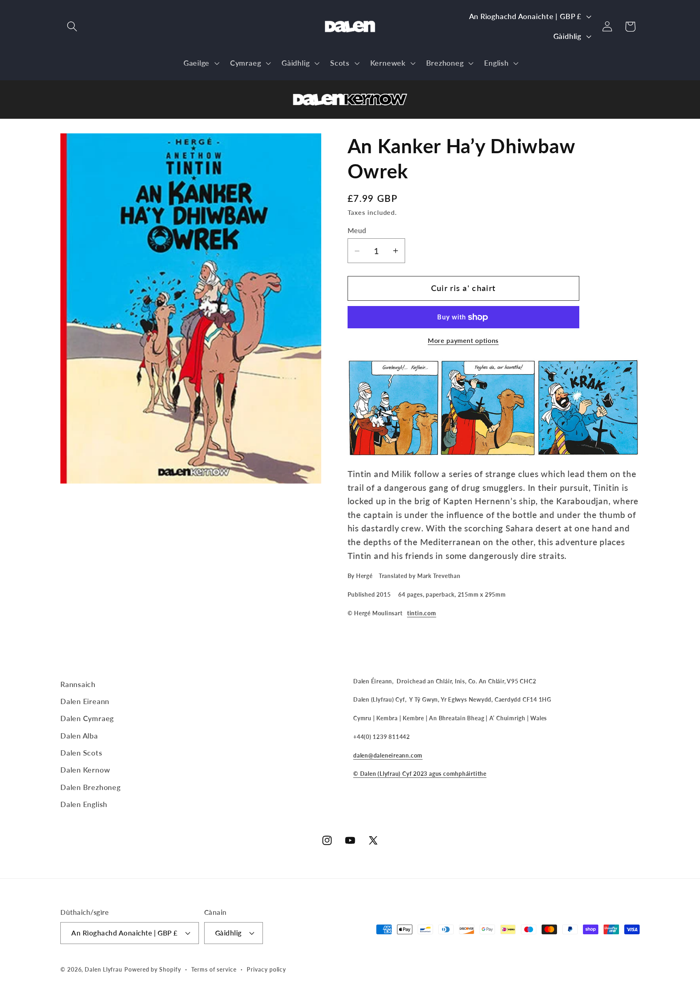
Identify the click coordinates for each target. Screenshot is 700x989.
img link (349, 87)
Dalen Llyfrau (103, 969)
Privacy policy (266, 969)
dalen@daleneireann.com (388, 755)
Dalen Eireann (84, 701)
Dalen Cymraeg (87, 718)
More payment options (463, 341)
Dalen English (83, 804)
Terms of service (214, 969)
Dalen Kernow (85, 769)
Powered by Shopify (152, 969)
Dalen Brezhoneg (90, 787)
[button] (71, 26)
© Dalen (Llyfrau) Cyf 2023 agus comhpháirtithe (420, 773)
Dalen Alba (79, 735)
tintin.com (421, 613)
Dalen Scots (81, 752)
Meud (357, 230)
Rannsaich (78, 684)
